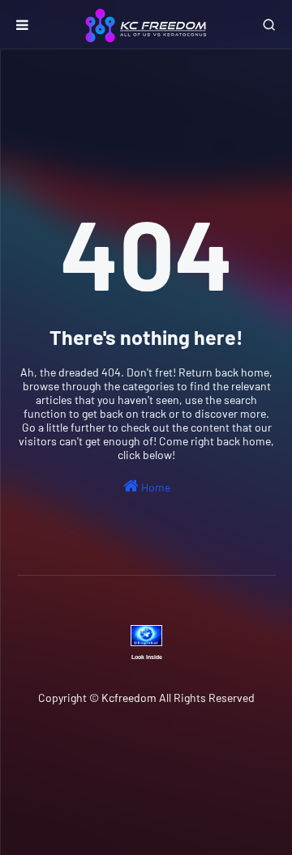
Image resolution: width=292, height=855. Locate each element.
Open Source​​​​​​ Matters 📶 (123, 749)
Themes (170, 792)
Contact (157, 766)
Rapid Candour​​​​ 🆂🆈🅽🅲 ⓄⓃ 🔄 (187, 731)
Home (154, 487)
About (224, 749)
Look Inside (146, 657)
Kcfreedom (129, 697)
